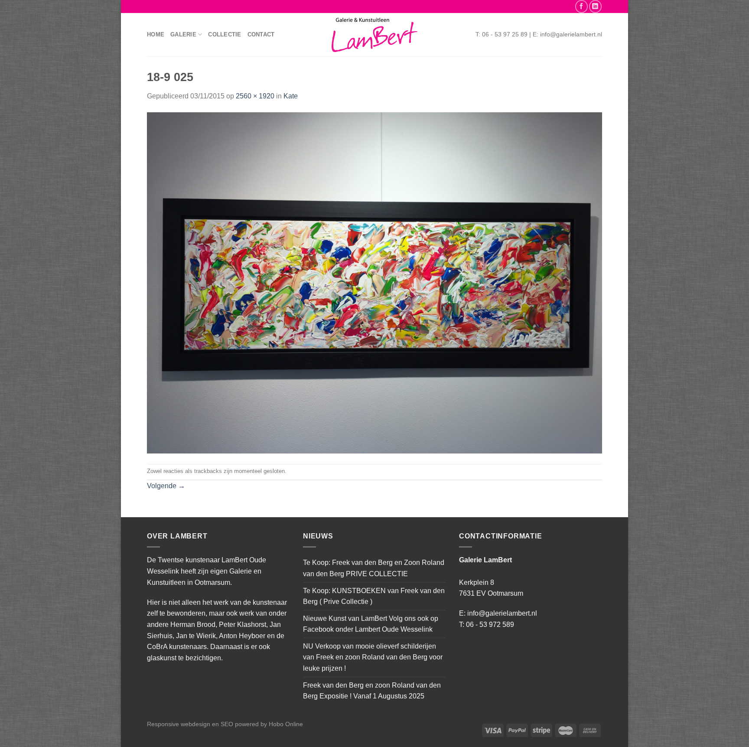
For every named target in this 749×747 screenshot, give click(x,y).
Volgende (166, 485)
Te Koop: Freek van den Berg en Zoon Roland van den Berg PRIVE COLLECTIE (373, 568)
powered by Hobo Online (269, 724)
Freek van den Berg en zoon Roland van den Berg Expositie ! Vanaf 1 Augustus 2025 (372, 691)
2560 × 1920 (255, 96)
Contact (261, 34)
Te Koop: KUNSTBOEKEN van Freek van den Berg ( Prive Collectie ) (374, 596)
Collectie (224, 34)
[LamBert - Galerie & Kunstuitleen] (374, 35)
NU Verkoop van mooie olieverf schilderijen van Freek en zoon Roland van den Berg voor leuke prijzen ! (373, 657)
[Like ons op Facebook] (581, 6)
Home (155, 34)
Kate (290, 96)
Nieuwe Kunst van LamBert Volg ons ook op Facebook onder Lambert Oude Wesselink (370, 624)
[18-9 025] (374, 282)
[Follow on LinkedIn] (595, 6)
